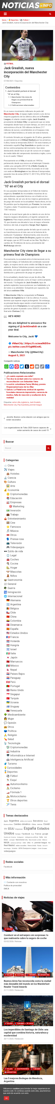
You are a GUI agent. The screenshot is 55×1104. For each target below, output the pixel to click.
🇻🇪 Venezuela (14, 710)
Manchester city (10, 405)
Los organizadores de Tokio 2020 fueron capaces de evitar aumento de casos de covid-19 (26, 428)
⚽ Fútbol (8, 64)
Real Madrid (9, 845)
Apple (6, 821)
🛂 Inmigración (12, 592)
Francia (38, 834)
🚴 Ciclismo (13, 788)
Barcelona (38, 821)
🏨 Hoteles (12, 473)
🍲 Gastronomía (13, 579)
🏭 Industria (13, 751)
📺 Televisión (14, 543)
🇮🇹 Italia (11, 653)
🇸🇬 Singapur (13, 694)
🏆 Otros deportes (16, 800)
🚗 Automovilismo (17, 784)
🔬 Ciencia (10, 477)
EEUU (11, 828)
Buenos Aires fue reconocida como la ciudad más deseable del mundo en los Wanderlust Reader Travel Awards (27, 984)
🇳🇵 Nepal (11, 669)
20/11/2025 (9, 1039)
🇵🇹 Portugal (13, 686)
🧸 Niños (11, 575)
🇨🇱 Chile (11, 612)
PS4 (49, 843)
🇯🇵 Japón (11, 657)
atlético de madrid (26, 821)
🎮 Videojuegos (15, 547)
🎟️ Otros (11, 534)
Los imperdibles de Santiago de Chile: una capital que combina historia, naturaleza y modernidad (26, 1032)
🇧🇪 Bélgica (12, 608)
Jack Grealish (35, 402)
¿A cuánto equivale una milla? (19, 376)
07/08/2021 (9, 81)
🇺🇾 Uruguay (12, 706)
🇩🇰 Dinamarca (14, 624)
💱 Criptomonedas (17, 747)
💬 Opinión (10, 722)
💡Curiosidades (13, 767)
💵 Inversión (13, 510)
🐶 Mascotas (13, 571)
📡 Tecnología (12, 743)
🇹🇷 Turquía (12, 698)
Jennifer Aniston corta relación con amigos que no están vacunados (27, 418)
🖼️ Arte (10, 485)
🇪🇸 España (12, 628)
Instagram (20, 837)
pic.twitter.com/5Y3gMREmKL (25, 346)
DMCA (6, 889)
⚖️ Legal (11, 555)
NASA (6, 842)
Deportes (19, 81)
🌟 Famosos (13, 526)
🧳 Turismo (10, 763)
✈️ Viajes (9, 469)
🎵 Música (12, 530)
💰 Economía (11, 490)
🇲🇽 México (12, 665)
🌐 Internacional (13, 596)
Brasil (46, 821)
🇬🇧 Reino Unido (15, 690)
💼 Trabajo (12, 514)
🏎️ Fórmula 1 (14, 792)
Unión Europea (42, 848)
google (45, 834)
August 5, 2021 (16, 355)
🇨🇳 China (11, 616)
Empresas (19, 829)
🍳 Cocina (12, 563)
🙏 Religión (10, 735)
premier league (36, 405)
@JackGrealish (28, 326)
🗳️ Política (10, 731)
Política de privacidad (12, 885)
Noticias (18, 941)
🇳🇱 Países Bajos (15, 673)
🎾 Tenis (11, 804)
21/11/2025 (9, 990)
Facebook (26, 834)
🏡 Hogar (11, 567)
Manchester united (35, 840)
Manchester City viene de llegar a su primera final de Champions (22, 99)
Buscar (48, 448)
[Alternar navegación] (5, 14)
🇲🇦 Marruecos (14, 661)
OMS (24, 843)
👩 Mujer (9, 718)
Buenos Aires (8, 824)
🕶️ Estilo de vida (13, 551)
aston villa (16, 402)
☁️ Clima (9, 465)
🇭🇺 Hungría (12, 645)
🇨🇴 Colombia (13, 620)
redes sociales (21, 845)
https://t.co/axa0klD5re (38, 343)
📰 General (10, 583)
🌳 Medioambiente (14, 714)
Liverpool (12, 840)
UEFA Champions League (27, 848)
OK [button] (6, 1098)
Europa (17, 834)
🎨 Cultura (10, 481)
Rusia (39, 845)
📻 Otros (9, 726)
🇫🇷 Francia (12, 637)
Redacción (19, 990)
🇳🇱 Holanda (13, 641)
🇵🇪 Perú (10, 682)
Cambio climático (22, 824)
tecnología (7, 848)
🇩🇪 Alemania (13, 600)
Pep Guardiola (23, 405)
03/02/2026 (9, 941)
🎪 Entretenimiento (15, 518)
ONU (29, 843)
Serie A (44, 845)
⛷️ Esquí (11, 780)
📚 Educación (14, 498)
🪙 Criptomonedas (17, 494)
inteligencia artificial (31, 837)
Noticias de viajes (14, 897)
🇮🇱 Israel (11, 649)
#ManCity (17, 343)
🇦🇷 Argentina (13, 604)
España (30, 828)
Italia (41, 837)
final (32, 834)
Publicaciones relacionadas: (23, 105)
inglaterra (25, 402)
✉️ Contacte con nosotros (15, 882)
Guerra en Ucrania (10, 837)
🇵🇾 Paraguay (13, 677)
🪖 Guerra (9, 588)
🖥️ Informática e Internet (20, 755)
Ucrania (14, 848)
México (44, 840)
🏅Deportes (11, 771)
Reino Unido (32, 845)
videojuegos (9, 851)
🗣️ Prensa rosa (15, 539)
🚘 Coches (12, 559)
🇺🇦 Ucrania (12, 702)
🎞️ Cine (10, 522)
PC (32, 843)
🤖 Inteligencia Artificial (19, 759)
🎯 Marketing (16, 506)
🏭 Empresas (13, 502)
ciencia (39, 824)
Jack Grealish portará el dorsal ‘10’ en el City (21, 92)
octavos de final (15, 843)
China (34, 824)
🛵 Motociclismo (16, 796)
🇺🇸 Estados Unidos (17, 633)
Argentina (14, 820)
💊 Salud (9, 739)
